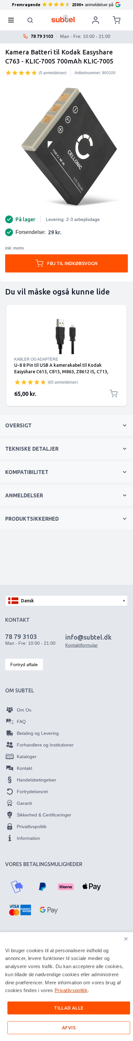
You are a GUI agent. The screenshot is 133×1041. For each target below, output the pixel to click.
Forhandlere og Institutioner (45, 744)
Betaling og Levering (38, 733)
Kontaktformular (81, 645)
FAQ (21, 721)
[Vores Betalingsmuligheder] (16, 887)
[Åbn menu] (13, 20)
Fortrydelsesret (32, 791)
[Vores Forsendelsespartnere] (15, 960)
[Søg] (30, 20)
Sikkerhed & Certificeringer (44, 814)
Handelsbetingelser (36, 779)
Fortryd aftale (24, 664)
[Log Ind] (95, 20)
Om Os (24, 709)
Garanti (24, 803)
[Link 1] (66, 334)
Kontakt (24, 768)
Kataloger (26, 756)
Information (28, 838)
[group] (21, 72)
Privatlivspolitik (31, 826)
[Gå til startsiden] (63, 18)
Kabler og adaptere (36, 359)
